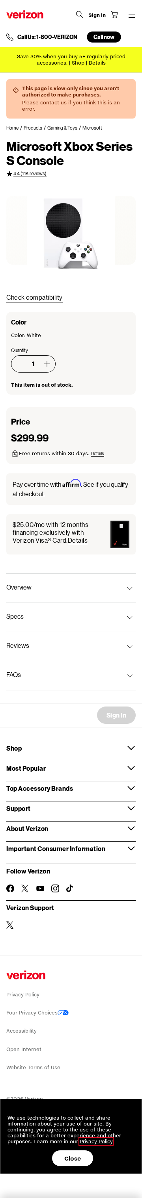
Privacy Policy (22, 995)
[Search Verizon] (79, 14)
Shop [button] (14, 748)
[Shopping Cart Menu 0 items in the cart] (114, 14)
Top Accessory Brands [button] (39, 788)
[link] (15, 128)
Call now (103, 36)
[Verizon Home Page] (24, 14)
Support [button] (18, 808)
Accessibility (21, 1031)
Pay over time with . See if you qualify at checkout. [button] (70, 488)
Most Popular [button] (26, 768)
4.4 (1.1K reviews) (30, 173)
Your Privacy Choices (32, 1013)
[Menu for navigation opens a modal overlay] (131, 14)
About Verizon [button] (27, 828)
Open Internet (23, 1049)
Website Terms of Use (33, 1067)
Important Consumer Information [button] (55, 848)
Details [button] (97, 63)
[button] (47, 364)
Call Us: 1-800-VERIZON (47, 37)
